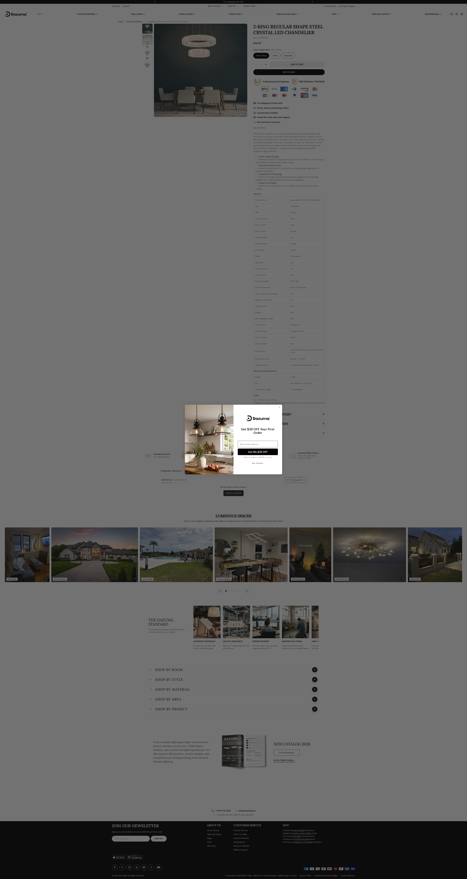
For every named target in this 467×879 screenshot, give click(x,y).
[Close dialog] (279, 407)
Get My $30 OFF (258, 451)
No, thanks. (258, 463)
